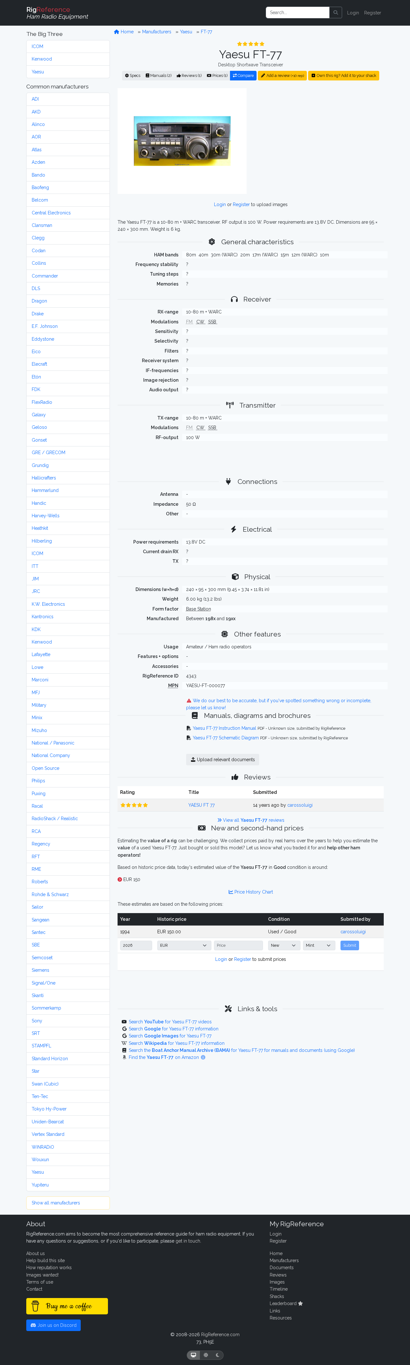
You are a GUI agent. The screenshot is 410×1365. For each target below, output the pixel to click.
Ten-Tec (40, 1096)
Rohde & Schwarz (50, 894)
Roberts (40, 881)
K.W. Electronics (48, 604)
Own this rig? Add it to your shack (346, 75)
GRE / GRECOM (48, 452)
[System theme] (193, 1355)
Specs (134, 75)
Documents (282, 1267)
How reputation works (49, 1267)
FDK (36, 389)
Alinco (38, 124)
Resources (281, 1317)
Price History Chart (253, 892)
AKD (36, 111)
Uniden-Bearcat (48, 1121)
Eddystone (43, 339)
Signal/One (43, 983)
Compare (245, 75)
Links (275, 1310)
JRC (36, 591)
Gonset (39, 440)
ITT (35, 566)
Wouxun (40, 1159)
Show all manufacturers (56, 1202)
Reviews (278, 1275)
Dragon (39, 301)
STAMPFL (41, 1045)
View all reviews (253, 820)
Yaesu (38, 71)
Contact (34, 1289)
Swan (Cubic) (45, 1083)
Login (353, 12)
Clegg (38, 237)
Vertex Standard (48, 1134)
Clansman (42, 225)
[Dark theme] (217, 1355)
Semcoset (42, 957)
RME (36, 869)
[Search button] (335, 12)
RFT (36, 856)
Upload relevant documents (225, 759)
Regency (41, 843)
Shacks (277, 1296)
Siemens (40, 970)
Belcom (40, 200)
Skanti (38, 995)
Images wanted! (42, 1275)
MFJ (36, 692)
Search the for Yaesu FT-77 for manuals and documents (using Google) (242, 1050)
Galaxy (39, 414)
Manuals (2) (160, 75)
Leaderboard (284, 1303)
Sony (37, 1020)
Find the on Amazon (164, 1057)
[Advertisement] (319, 141)
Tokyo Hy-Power (49, 1108)
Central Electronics (51, 212)
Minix (37, 717)
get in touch (188, 1241)
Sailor (37, 907)
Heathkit (40, 528)
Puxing (38, 793)
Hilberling (42, 541)
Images (277, 1282)
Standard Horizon (50, 1058)
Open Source (45, 768)
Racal (37, 806)
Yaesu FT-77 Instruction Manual (224, 728)
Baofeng (40, 187)
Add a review (285, 75)
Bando (38, 175)
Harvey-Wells (46, 515)
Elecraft (39, 364)
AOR (36, 136)
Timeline (279, 1289)
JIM (35, 578)
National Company (51, 755)
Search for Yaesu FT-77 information (173, 1028)
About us (35, 1253)
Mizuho (39, 730)
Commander (45, 276)
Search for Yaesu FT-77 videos (170, 1021)
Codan (38, 250)
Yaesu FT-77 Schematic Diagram (226, 737)
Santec (38, 932)
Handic (39, 503)
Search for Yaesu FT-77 (170, 1035)
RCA (36, 831)
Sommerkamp (46, 1008)
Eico (36, 351)
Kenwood (42, 59)
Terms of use (39, 1282)
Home (126, 31)
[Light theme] (206, 1355)
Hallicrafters (44, 477)
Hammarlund (45, 490)
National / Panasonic (53, 742)
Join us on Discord (56, 1325)
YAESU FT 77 (201, 805)
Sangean (40, 919)
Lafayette (41, 654)
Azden (38, 162)
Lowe (37, 667)
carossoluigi (300, 805)
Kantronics (42, 616)
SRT (36, 1033)
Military (39, 705)
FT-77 (206, 31)
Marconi (40, 679)
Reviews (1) (191, 75)
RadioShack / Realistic (55, 818)
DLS (36, 288)
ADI (35, 99)
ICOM (37, 46)
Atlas (37, 149)
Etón (36, 376)
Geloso (39, 427)
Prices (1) (219, 75)
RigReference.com (220, 1334)
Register (372, 12)
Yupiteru (40, 1184)
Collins (39, 263)
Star (35, 1071)
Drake (38, 313)
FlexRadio (42, 402)
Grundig (40, 465)
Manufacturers (156, 31)
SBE (36, 944)
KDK (36, 629)
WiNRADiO (43, 1147)
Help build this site (45, 1260)
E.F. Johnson (45, 326)
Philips (38, 780)
